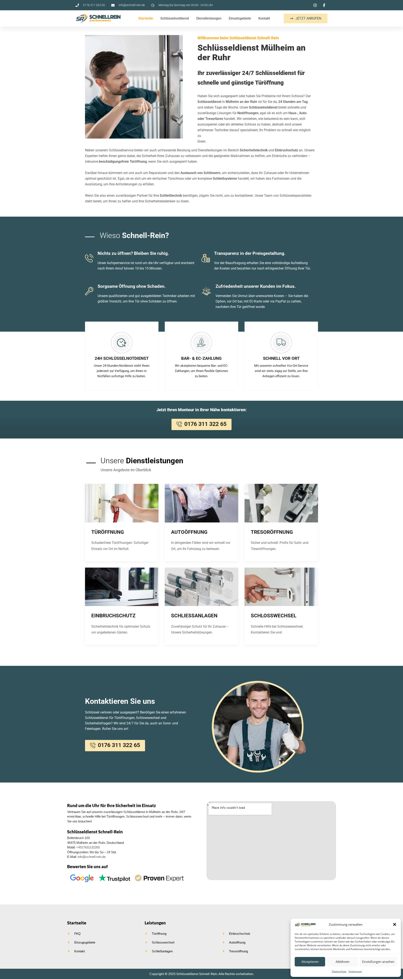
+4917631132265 (88, 847)
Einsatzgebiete (240, 18)
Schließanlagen (194, 616)
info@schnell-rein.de (92, 857)
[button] (395, 924)
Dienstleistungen (208, 18)
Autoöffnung (189, 532)
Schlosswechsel (273, 616)
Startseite (145, 18)
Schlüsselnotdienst (174, 18)
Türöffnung (107, 532)
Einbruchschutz (113, 616)
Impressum (355, 971)
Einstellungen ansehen (378, 961)
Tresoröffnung (272, 532)
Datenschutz (339, 971)
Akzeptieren (310, 961)
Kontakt (264, 18)
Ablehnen (342, 961)
